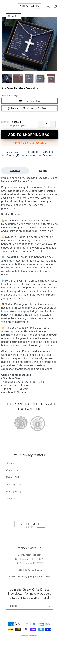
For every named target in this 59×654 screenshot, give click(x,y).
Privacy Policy (13, 491)
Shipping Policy (14, 484)
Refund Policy (13, 477)
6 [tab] (34, 67)
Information (15, 171)
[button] (3, 6)
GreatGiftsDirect (31, 635)
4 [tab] (29, 67)
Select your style (10, 95)
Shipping (43, 171)
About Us (11, 498)
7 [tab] (37, 67)
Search (10, 463)
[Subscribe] (49, 606)
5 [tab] (32, 67)
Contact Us (12, 470)
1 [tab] (22, 67)
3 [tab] (27, 67)
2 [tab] (24, 67)
